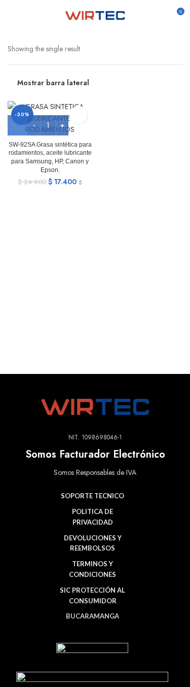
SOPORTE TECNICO (92, 496)
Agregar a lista (79, 115)
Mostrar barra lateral (53, 82)
